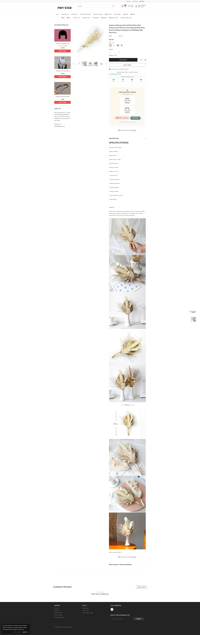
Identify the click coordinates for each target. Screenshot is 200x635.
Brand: (110, 36)
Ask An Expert (132, 130)
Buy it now (127, 65)
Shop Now (135, 118)
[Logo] (64, 7)
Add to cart (62, 51)
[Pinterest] (112, 609)
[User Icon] (136, 6)
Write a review (141, 587)
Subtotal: (111, 55)
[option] (90, 41)
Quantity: (111, 49)
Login (139, 5)
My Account (140, 6)
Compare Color (102, 56)
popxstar (121, 36)
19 (111, 69)
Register (144, 5)
